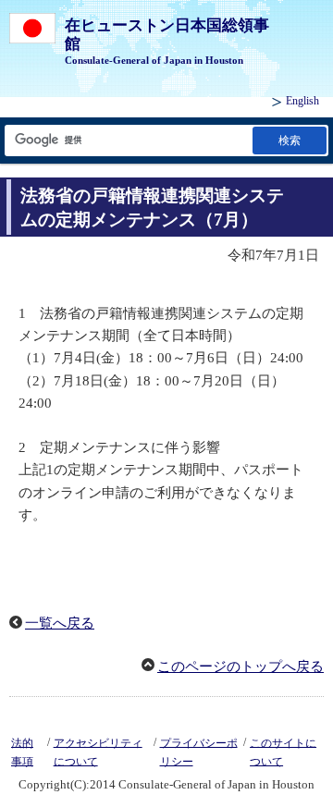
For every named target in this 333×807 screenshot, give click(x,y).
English (302, 100)
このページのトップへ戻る (240, 666)
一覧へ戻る (59, 623)
